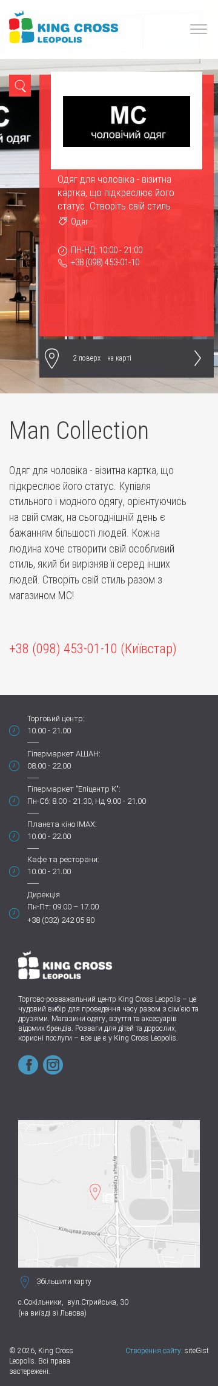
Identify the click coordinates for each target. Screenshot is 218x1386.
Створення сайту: (154, 1351)
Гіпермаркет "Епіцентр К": (74, 788)
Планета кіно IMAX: (62, 824)
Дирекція (43, 894)
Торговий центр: (56, 718)
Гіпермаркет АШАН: (64, 753)
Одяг (80, 221)
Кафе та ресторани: (63, 859)
